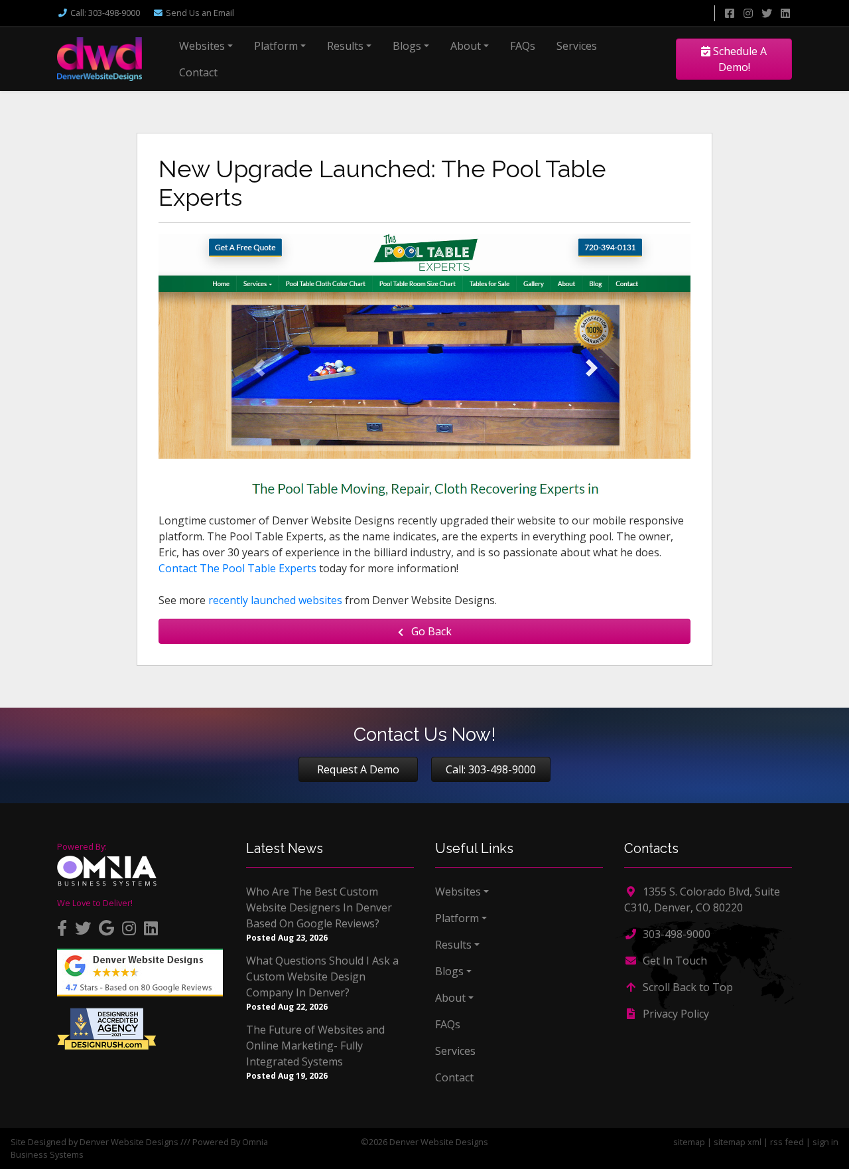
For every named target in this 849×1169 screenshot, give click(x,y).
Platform (276, 46)
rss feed (787, 1142)
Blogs (407, 46)
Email (200, 13)
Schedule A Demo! (738, 59)
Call (105, 13)
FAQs (522, 46)
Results (345, 46)
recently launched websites (275, 600)
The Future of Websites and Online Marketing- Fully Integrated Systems (315, 1045)
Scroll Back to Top (686, 987)
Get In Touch (673, 960)
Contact (198, 72)
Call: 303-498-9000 (491, 769)
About (465, 46)
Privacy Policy (674, 1013)
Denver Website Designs (129, 1142)
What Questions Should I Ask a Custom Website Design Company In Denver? (322, 976)
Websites (202, 46)
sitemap (689, 1142)
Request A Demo (358, 769)
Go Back (430, 631)
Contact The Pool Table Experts (237, 568)
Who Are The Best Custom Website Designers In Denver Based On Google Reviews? (319, 907)
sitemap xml (737, 1142)
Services (576, 46)
